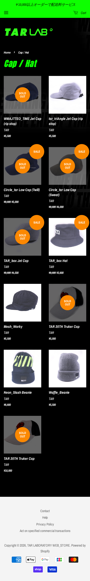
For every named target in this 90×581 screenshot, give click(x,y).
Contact (45, 511)
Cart (83, 13)
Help (45, 517)
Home (7, 53)
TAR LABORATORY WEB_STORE (48, 545)
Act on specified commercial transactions (45, 530)
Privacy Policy (45, 524)
